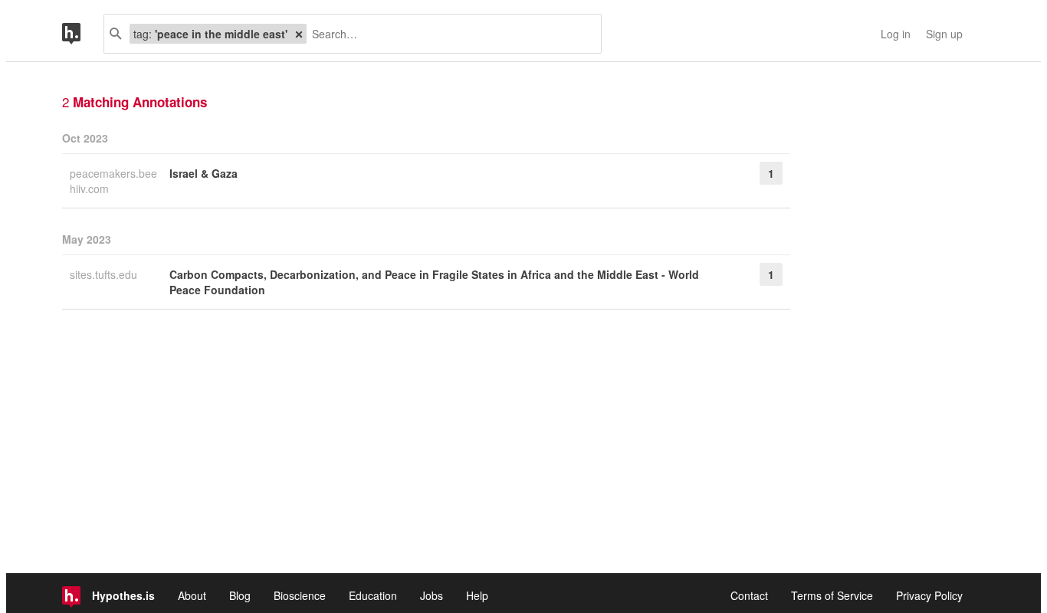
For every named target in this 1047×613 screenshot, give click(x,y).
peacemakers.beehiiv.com (113, 181)
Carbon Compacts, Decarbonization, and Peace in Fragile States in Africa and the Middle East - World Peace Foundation (434, 282)
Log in (896, 34)
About (192, 595)
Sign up (944, 34)
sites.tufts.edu (105, 274)
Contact (749, 595)
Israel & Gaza (203, 173)
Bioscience (300, 595)
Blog (240, 595)
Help (477, 595)
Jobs (431, 595)
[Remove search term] (299, 34)
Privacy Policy (929, 595)
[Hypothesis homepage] (82, 34)
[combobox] (448, 34)
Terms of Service (832, 595)
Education (373, 595)
